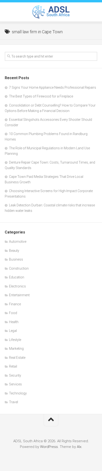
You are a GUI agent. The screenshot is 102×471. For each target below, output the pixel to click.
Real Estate (17, 357)
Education (16, 277)
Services (15, 384)
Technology (18, 393)
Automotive (17, 241)
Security (15, 375)
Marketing (16, 348)
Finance (15, 304)
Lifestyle (15, 340)
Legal (13, 331)
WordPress (49, 447)
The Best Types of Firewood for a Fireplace (41, 96)
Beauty (14, 250)
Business (16, 259)
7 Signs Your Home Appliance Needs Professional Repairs (52, 87)
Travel (13, 402)
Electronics (17, 286)
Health (14, 322)
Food (13, 313)
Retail (13, 366)
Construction (19, 268)
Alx (79, 447)
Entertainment (19, 295)
